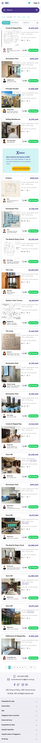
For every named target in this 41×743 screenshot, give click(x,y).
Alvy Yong (10, 415)
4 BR (28, 17)
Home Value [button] (6, 706)
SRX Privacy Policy (13, 690)
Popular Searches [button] (8, 729)
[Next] (34, 667)
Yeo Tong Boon (11, 140)
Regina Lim (10, 321)
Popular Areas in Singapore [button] (11, 734)
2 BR (18, 17)
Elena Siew (10, 505)
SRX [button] (3, 710)
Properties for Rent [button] (8, 725)
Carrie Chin (10, 109)
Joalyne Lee (10, 80)
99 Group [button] (5, 739)
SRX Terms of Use (28, 690)
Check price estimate (21, 169)
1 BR (14, 17)
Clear (3, 17)
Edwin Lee (10, 536)
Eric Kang (10, 260)
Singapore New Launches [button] (10, 715)
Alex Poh (9, 49)
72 (31, 667)
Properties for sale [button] (8, 701)
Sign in (36, 3)
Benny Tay (10, 475)
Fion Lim (9, 290)
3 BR (23, 17)
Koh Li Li (9, 352)
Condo (9, 17)
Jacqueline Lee (11, 657)
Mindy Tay (10, 444)
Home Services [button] (7, 720)
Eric (8, 199)
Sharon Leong (11, 384)
